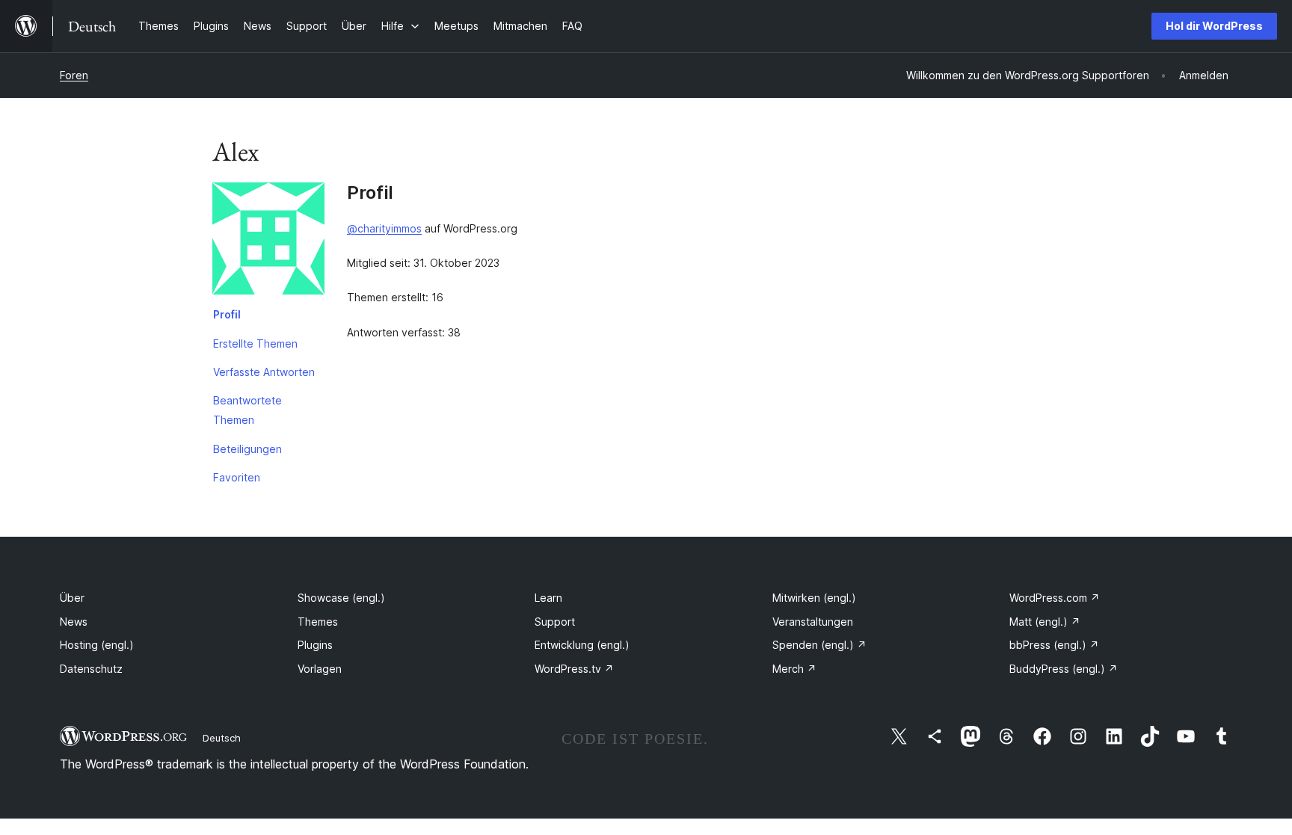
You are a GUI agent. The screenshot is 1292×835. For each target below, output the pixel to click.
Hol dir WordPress (1214, 25)
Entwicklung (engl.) (582, 644)
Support (555, 621)
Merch (794, 668)
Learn (548, 597)
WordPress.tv (574, 668)
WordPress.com (1054, 597)
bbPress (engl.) (1054, 644)
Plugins (315, 644)
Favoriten (236, 477)
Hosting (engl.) (97, 644)
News (73, 621)
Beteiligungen (247, 449)
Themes (318, 621)
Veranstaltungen (812, 621)
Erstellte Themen (255, 343)
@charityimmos (384, 228)
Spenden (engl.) (819, 644)
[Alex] (268, 241)
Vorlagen (320, 668)
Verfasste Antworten (264, 372)
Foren (74, 75)
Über (72, 597)
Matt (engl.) (1044, 621)
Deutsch (222, 738)
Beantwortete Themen (247, 410)
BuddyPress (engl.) (1063, 668)
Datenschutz (91, 668)
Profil (227, 314)
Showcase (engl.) (341, 597)
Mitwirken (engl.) (814, 597)
